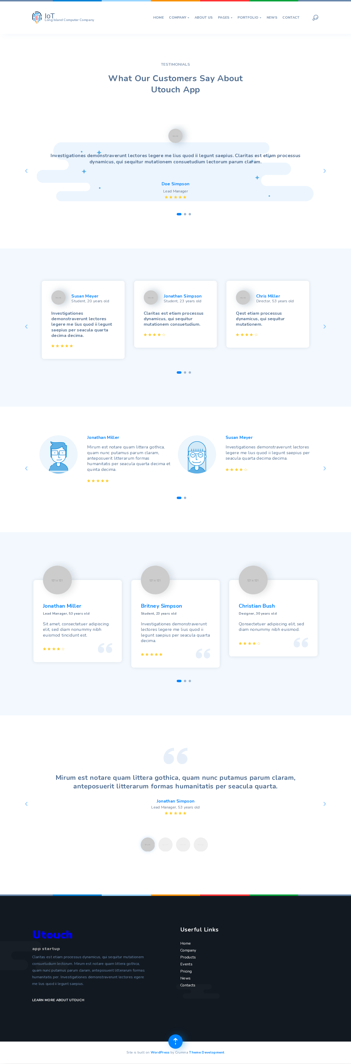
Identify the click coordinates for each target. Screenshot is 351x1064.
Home (158, 17)
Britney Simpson (161, 606)
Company (179, 17)
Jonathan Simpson (183, 296)
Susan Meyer (84, 296)
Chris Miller (268, 296)
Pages (225, 17)
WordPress (160, 1052)
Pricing (186, 971)
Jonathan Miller (103, 437)
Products (188, 957)
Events (186, 964)
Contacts (188, 985)
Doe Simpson (176, 184)
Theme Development (206, 1052)
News (272, 17)
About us (204, 17)
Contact (290, 17)
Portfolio (249, 17)
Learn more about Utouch (58, 1000)
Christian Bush (257, 606)
